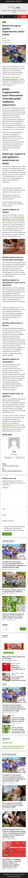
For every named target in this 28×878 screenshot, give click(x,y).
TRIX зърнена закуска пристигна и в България (13, 657)
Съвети (23, 16)
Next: (12, 470)
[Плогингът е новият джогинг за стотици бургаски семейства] (14, 580)
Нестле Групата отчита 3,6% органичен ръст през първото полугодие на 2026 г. (12, 805)
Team (5, 38)
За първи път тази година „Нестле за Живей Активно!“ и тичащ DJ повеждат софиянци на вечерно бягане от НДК (14, 564)
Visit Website (8, 457)
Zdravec (5, 569)
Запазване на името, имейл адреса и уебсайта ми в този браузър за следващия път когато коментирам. (14, 528)
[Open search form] (14, 16)
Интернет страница (8, 520)
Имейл (4, 515)
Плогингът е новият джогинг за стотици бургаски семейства (13, 591)
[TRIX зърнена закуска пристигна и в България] (14, 647)
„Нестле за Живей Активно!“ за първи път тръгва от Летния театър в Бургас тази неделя (13, 616)
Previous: (10, 465)
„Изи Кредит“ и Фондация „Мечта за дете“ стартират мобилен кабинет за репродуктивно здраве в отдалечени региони (11, 863)
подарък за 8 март (7, 742)
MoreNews (10, 876)
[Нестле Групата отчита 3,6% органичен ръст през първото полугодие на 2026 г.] (14, 793)
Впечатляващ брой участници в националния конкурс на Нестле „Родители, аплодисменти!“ (6, 677)
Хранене (11, 652)
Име (3, 509)
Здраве (13, 673)
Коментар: (5, 487)
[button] (2, 16)
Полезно (6, 652)
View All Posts (19, 457)
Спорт (4, 22)
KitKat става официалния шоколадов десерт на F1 (6, 667)
